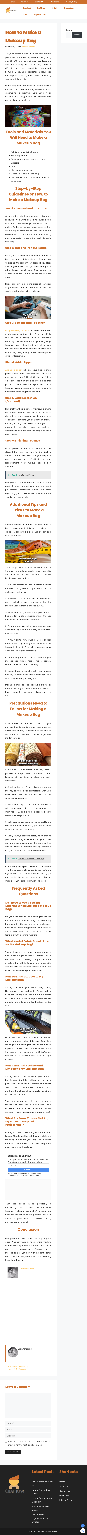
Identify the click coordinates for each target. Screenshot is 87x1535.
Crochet (27, 8)
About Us (25, 2)
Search (69, 30)
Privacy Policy (71, 2)
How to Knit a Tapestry (17, 1369)
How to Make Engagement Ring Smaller (40, 1518)
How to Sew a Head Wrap (18, 1366)
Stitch (54, 8)
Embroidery (69, 8)
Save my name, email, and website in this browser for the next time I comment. (29, 1443)
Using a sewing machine (17, 330)
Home (12, 2)
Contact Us (39, 2)
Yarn (25, 14)
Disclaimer (55, 2)
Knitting (41, 8)
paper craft (40, 14)
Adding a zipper (13, 370)
